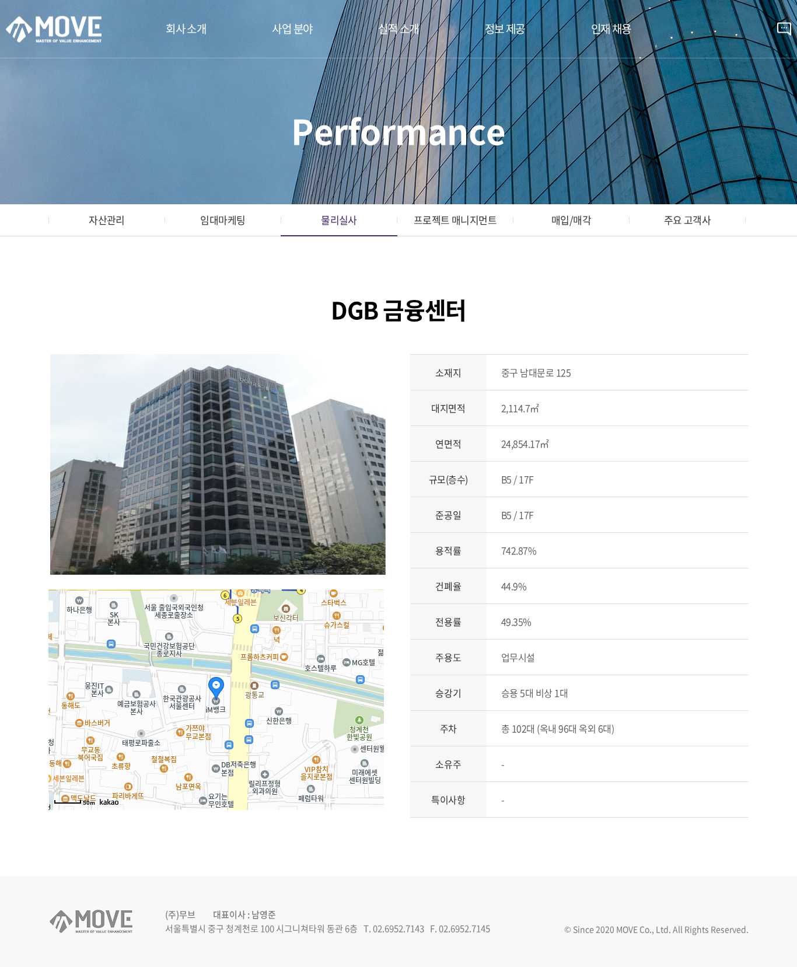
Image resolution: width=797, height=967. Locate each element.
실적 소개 (398, 28)
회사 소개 (186, 28)
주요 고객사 (687, 219)
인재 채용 (611, 28)
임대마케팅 (222, 219)
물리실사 (339, 219)
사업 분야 (292, 28)
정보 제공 (505, 28)
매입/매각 (571, 219)
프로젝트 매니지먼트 (455, 219)
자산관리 (107, 219)
